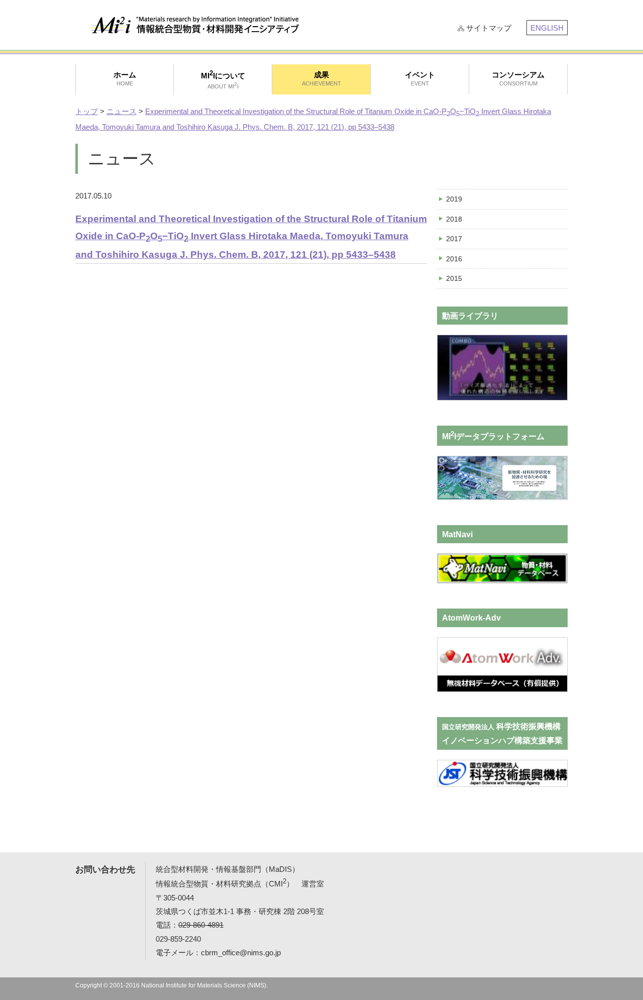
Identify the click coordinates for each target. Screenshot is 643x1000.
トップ (86, 111)
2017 (454, 239)
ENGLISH (547, 28)
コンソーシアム (518, 78)
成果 (321, 78)
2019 (454, 199)
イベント (420, 78)
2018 (454, 219)
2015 (454, 278)
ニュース (121, 111)
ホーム (125, 78)
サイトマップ (488, 28)
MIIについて (223, 79)
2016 (454, 259)
